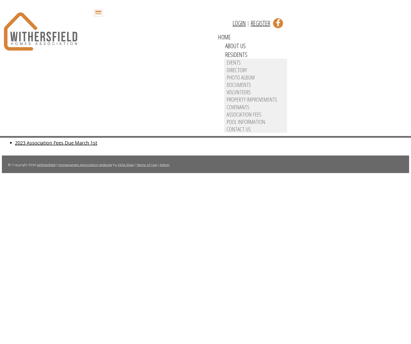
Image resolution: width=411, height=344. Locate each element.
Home (224, 37)
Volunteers (239, 92)
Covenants (238, 107)
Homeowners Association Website (85, 165)
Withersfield (46, 165)
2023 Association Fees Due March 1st (56, 143)
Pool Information (246, 122)
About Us (235, 46)
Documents (239, 85)
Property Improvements (252, 99)
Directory (237, 70)
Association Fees (244, 114)
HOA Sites (126, 165)
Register (260, 23)
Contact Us (239, 129)
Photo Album (241, 77)
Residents (236, 54)
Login (239, 23)
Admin (165, 165)
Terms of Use (146, 165)
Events (234, 62)
